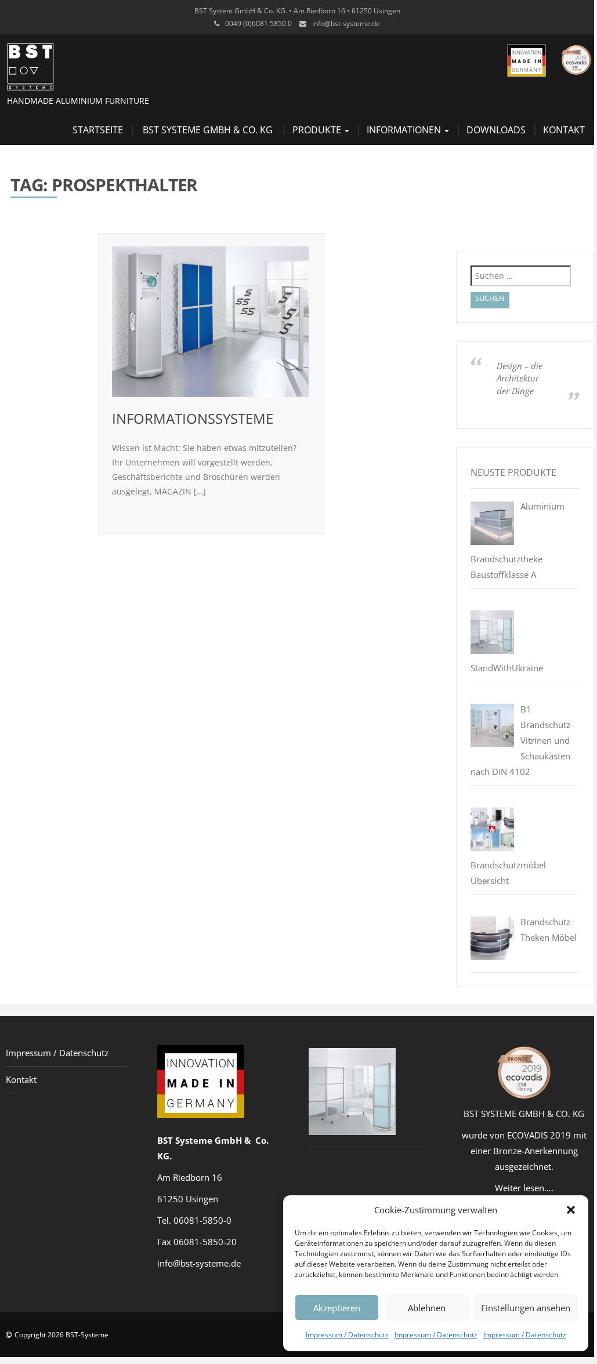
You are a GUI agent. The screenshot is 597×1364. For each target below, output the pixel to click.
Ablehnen (427, 1308)
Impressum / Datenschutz (347, 1335)
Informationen (405, 129)
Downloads (496, 129)
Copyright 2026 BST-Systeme (61, 1335)
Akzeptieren (336, 1308)
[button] (571, 1210)
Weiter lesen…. (524, 1188)
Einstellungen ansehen (525, 1308)
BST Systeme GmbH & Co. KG (207, 129)
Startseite (98, 129)
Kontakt (564, 129)
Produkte (317, 129)
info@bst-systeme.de (346, 23)
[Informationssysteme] (210, 321)
